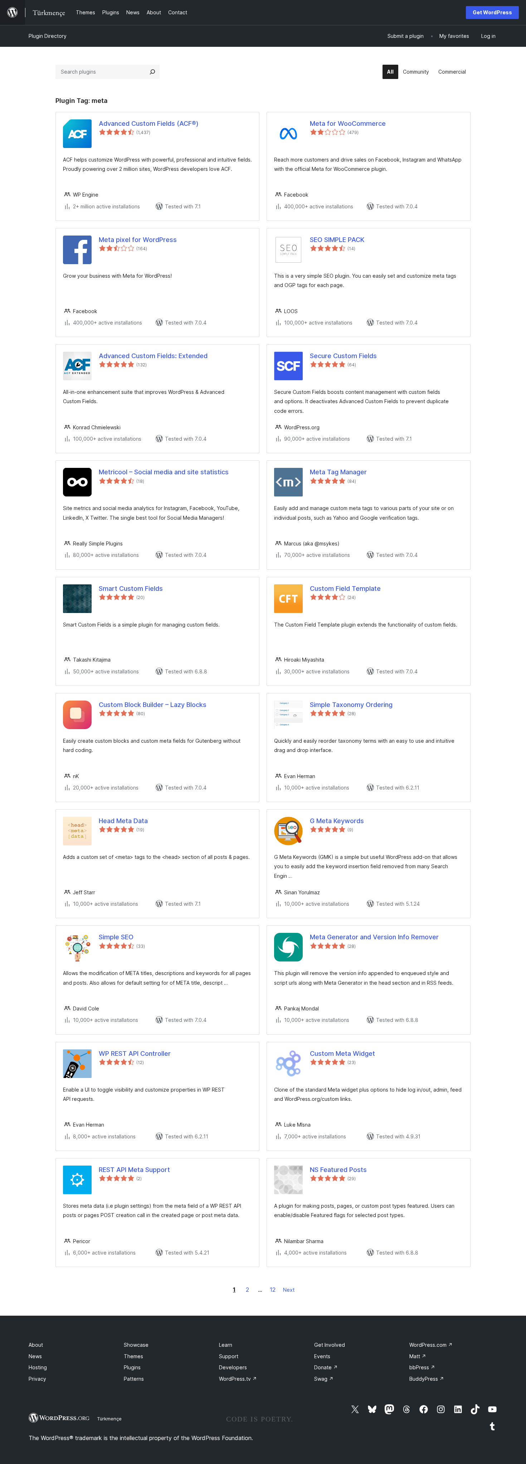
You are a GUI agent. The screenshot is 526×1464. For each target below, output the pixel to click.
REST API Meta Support (134, 1169)
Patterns (134, 1379)
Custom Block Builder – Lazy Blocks (152, 704)
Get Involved (329, 1345)
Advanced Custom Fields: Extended (153, 356)
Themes (133, 1356)
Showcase (136, 1345)
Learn (225, 1345)
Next (288, 1290)
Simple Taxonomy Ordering (351, 704)
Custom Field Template (345, 588)
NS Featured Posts (338, 1169)
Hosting (38, 1367)
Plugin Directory (48, 36)
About (36, 1345)
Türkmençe (109, 1418)
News (35, 1356)
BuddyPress (426, 1379)
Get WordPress (492, 12)
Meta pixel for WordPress (138, 239)
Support (228, 1356)
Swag (323, 1379)
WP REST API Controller (135, 1053)
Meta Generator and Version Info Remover (374, 937)
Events (322, 1356)
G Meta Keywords (337, 821)
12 (273, 1289)
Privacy (37, 1379)
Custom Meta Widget (342, 1053)
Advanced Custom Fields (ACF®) (149, 123)
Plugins (132, 1367)
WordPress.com (431, 1345)
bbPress (422, 1367)
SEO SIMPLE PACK (337, 239)
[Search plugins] (152, 72)
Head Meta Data (123, 821)
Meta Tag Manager (338, 472)
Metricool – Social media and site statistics (164, 472)
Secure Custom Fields (343, 356)
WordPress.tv (238, 1379)
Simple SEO (116, 937)
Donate (326, 1367)
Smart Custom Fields (131, 588)
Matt (417, 1356)
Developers (233, 1367)
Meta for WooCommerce (348, 123)
